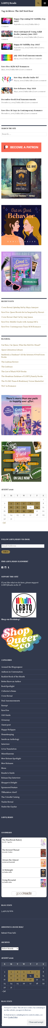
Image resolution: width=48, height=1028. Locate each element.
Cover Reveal (7, 696)
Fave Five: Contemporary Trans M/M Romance (21, 327)
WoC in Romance (8, 386)
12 (24, 507)
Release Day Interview (10, 778)
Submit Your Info (8, 933)
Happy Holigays (8, 730)
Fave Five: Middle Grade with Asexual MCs (19, 322)
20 (30, 511)
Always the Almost (10, 860)
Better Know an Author (11, 681)
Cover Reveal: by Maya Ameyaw (20, 307)
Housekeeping (7, 734)
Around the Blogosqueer (11, 667)
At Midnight (7, 870)
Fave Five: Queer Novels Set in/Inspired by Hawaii (22, 312)
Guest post (6, 725)
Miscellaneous (7, 754)
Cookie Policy (13, 1017)
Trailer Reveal (7, 802)
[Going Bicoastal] (43, 883)
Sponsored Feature (9, 787)
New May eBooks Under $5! (26, 77)
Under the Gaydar (9, 807)
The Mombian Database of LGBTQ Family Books (22, 376)
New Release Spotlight (11, 758)
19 (24, 511)
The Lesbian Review (10, 362)
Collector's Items (8, 691)
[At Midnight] (43, 873)
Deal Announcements (10, 701)
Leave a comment (26, 70)
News (3, 768)
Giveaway (5, 720)
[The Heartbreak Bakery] (43, 843)
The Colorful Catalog (10, 797)
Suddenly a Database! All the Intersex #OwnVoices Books (23, 356)
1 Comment (37, 59)
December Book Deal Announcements (18, 99)
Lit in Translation (9, 749)
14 (37, 507)
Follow (5, 552)
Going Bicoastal (9, 880)
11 (17, 507)
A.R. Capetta (8, 842)
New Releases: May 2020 (25, 88)
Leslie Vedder (8, 852)
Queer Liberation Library (12, 350)
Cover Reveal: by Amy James (17, 317)
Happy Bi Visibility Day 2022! (27, 44)
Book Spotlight (7, 686)
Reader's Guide (8, 773)
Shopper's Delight (9, 783)
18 (17, 511)
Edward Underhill (9, 862)
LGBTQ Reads (8, 3)
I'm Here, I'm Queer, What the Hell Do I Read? (21, 345)
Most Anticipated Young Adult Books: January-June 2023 (28, 33)
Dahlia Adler (33, 24)
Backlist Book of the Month (13, 677)
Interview (5, 744)
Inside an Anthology (10, 739)
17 (11, 511)
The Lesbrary (7, 367)
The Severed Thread (10, 850)
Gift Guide (6, 715)
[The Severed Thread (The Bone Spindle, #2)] (43, 853)
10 (11, 507)
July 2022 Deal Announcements (28, 55)
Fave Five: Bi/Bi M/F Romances (15, 66)
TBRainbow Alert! (9, 792)
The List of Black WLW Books (14, 371)
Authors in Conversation (12, 672)
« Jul (4, 523)
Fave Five (5, 710)
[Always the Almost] (43, 863)
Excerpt (4, 705)
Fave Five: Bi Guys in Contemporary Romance (22, 110)
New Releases (7, 763)
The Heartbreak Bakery (12, 840)
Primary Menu (45, 3)
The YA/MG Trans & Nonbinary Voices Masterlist (22, 381)
